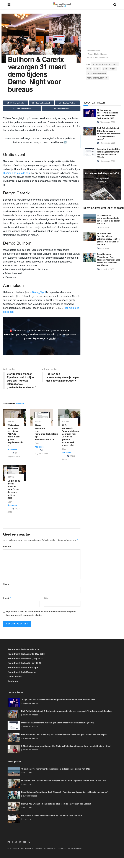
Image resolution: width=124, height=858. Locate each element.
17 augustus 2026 (30, 738)
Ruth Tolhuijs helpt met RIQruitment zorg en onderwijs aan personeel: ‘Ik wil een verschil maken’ (109, 133)
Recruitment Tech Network (31, 848)
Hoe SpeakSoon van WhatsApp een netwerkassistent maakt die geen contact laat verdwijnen (64, 734)
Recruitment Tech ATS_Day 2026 (24, 662)
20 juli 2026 (104, 227)
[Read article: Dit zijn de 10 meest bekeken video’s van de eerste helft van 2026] (14, 473)
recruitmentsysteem (96, 73)
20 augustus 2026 (30, 703)
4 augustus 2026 (106, 269)
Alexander (12, 449)
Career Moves (15, 676)
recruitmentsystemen (97, 77)
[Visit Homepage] (62, 5)
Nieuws (103, 54)
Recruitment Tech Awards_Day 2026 (26, 653)
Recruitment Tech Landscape (23, 667)
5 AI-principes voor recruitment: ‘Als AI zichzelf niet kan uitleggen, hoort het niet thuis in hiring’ (66, 746)
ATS (89, 68)
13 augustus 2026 (30, 750)
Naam (7, 584)
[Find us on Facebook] (12, 842)
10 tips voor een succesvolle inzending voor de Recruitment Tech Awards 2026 (107, 114)
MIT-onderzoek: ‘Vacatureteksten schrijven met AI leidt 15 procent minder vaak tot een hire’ (70, 435)
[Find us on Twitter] (16, 842)
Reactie (8, 546)
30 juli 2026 (104, 248)
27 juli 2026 (28, 819)
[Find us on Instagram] (20, 842)
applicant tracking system (105, 64)
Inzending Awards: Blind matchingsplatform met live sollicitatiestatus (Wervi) (108, 153)
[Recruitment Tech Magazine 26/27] (102, 183)
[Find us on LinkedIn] (9, 842)
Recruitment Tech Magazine (22, 671)
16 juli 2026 (28, 807)
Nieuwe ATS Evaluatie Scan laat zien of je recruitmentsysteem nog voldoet (56, 803)
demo (97, 68)
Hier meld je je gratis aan (16, 173)
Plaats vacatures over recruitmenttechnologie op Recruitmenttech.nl (46, 432)
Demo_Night (93, 54)
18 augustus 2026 (30, 727)
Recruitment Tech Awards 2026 (23, 649)
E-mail (7, 597)
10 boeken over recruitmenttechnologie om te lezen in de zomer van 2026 (108, 219)
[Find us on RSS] (29, 842)
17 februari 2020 (93, 50)
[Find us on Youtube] (24, 842)
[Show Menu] (9, 4)
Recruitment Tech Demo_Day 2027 (25, 658)
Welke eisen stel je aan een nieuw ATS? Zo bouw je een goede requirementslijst (16, 434)
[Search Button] (114, 4)
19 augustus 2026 (30, 715)
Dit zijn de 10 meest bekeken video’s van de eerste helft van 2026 (14, 489)
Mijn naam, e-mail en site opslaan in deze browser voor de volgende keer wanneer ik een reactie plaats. (41, 613)
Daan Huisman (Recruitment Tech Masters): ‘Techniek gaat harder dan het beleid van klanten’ (108, 260)
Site (46, 597)
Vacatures (13, 680)
